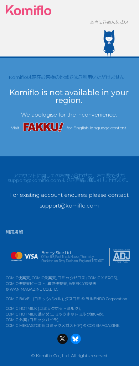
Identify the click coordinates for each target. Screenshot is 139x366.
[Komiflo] (28, 10)
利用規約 (14, 232)
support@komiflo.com (34, 180)
